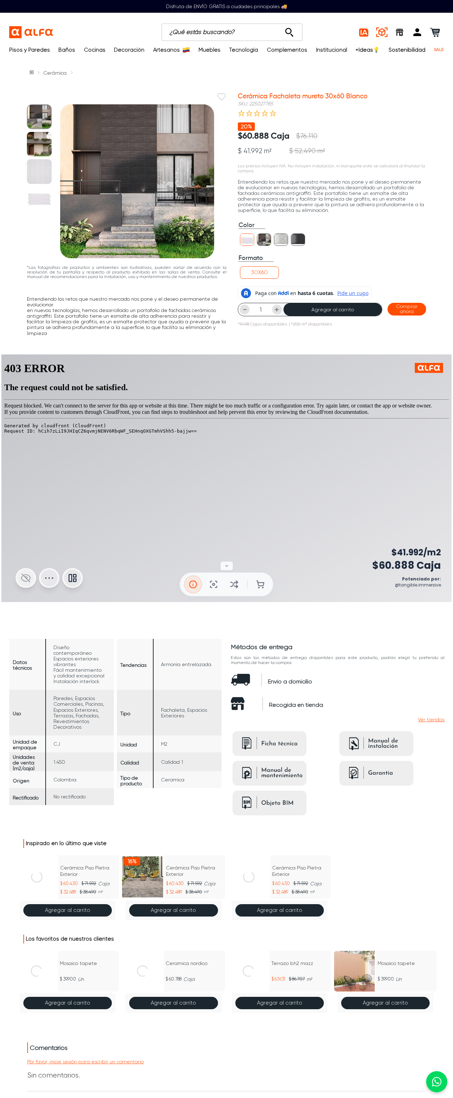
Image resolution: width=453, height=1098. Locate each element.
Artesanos (166, 50)
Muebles (209, 50)
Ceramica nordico (186, 963)
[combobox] (232, 32)
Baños (66, 50)
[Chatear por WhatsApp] (436, 1081)
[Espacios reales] (382, 32)
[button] (417, 32)
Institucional (331, 50)
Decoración (129, 50)
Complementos (287, 50)
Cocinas (94, 50)
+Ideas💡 (368, 50)
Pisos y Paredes (29, 50)
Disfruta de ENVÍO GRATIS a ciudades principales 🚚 (226, 6)
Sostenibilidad (407, 50)
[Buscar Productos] (289, 30)
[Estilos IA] (364, 32)
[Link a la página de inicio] (32, 73)
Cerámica (55, 73)
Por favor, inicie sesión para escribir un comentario (85, 1061)
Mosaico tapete (78, 963)
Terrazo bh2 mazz (292, 963)
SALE (439, 49)
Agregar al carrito (332, 309)
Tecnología (243, 50)
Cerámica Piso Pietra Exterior (84, 871)
